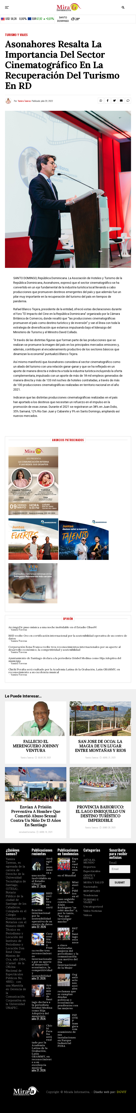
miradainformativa (27, 832)
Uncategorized (93, 906)
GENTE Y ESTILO (89, 877)
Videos (87, 915)
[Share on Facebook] (108, 101)
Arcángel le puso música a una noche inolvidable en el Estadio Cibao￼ (52, 627)
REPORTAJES (91, 891)
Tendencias (90, 895)
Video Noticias (92, 910)
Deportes (89, 866)
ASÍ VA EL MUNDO (89, 861)
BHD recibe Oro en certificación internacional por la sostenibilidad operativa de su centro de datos (67, 637)
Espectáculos (91, 871)
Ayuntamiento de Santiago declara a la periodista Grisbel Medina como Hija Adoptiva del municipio (64, 659)
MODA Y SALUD (93, 882)
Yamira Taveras (24, 101)
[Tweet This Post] (114, 101)
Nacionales (90, 886)
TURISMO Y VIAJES (91, 901)
